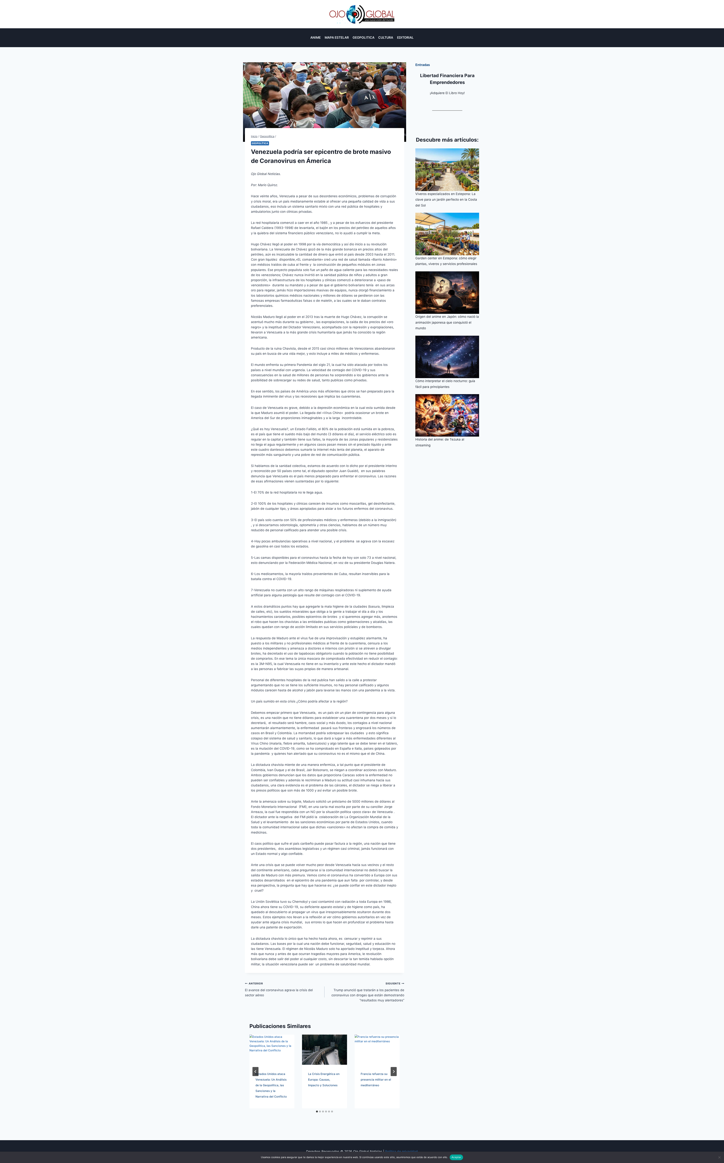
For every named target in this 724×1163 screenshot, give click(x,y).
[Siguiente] (394, 1071)
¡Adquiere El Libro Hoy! (447, 93)
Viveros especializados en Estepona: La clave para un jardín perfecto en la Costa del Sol (446, 199)
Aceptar (456, 1157)
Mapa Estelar (337, 37)
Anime (315, 37)
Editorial (405, 37)
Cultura (385, 37)
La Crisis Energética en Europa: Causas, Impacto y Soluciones (324, 1079)
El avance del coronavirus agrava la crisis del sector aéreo (279, 989)
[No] (719, 1157)
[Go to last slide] (255, 1071)
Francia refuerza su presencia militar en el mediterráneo (376, 1079)
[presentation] (272, 1050)
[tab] (317, 1111)
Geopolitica (363, 37)
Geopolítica (260, 143)
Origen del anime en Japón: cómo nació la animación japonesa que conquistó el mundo (447, 322)
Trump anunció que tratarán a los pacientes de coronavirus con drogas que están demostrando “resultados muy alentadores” (367, 992)
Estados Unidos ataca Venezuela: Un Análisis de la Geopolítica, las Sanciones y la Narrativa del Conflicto (271, 1085)
